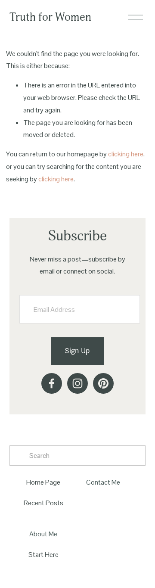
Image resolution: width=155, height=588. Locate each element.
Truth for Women (50, 17)
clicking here (125, 154)
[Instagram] (77, 383)
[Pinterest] (103, 383)
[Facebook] (51, 383)
